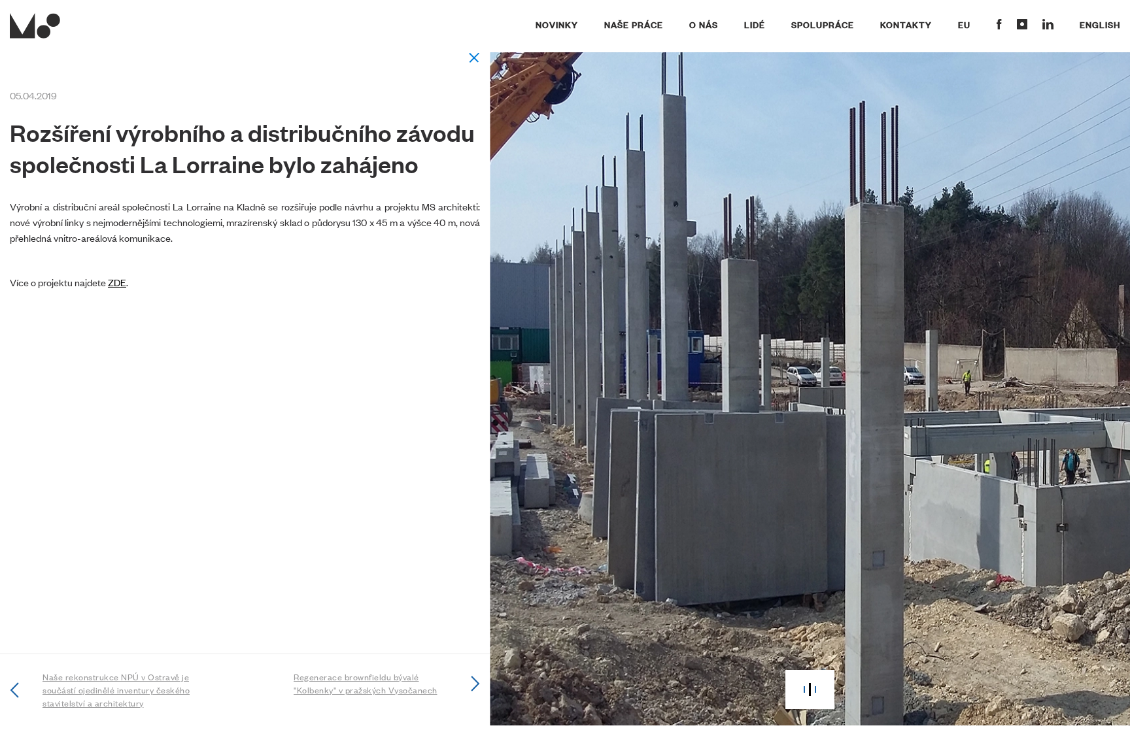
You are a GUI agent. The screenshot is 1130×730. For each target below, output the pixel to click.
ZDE (117, 282)
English (1100, 24)
